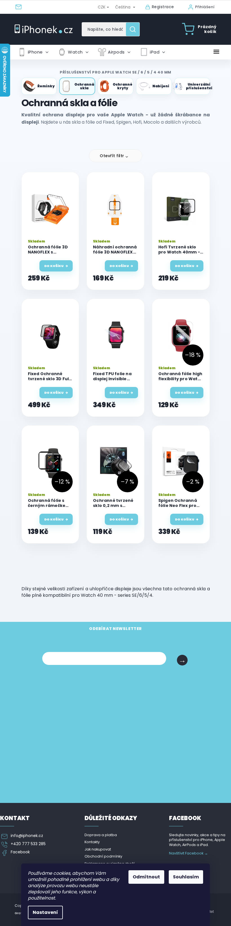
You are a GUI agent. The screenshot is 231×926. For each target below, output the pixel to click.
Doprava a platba (101, 834)
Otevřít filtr (112, 156)
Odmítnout (146, 877)
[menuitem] (33, 52)
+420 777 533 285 (28, 844)
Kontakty (92, 842)
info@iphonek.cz (27, 835)
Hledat (134, 29)
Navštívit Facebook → (188, 853)
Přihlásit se (182, 660)
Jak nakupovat (98, 849)
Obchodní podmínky (103, 856)
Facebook (20, 852)
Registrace (163, 7)
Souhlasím (186, 877)
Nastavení (45, 912)
